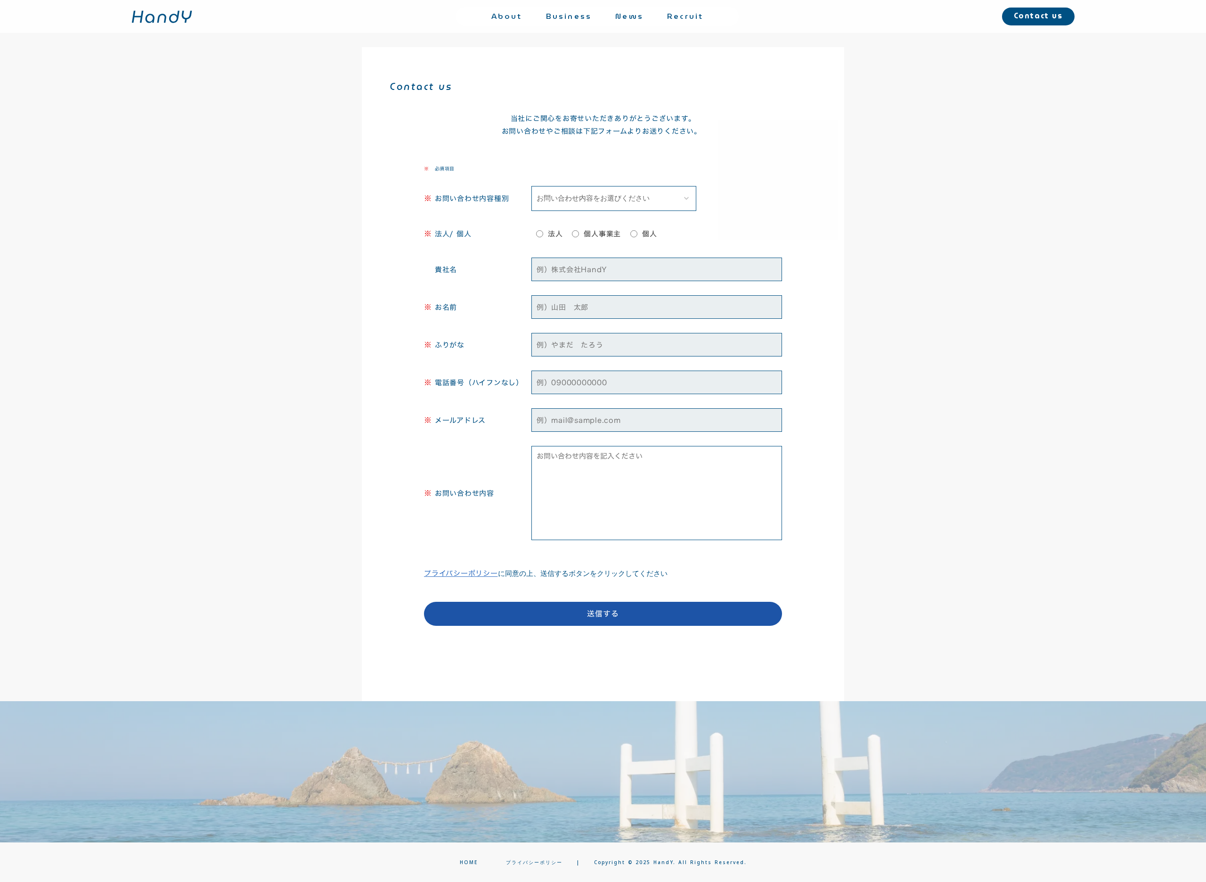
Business (569, 16)
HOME (469, 862)
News (629, 16)
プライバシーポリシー (461, 573)
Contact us (1038, 16)
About (506, 16)
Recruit (685, 16)
